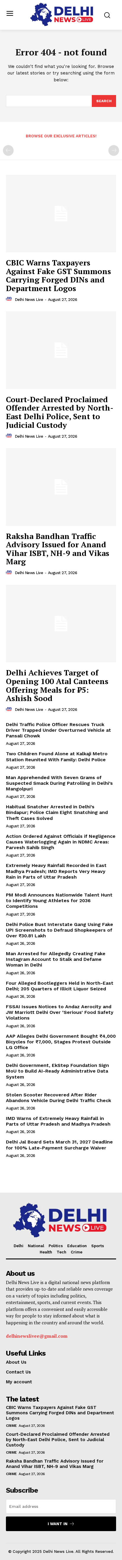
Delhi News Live (29, 299)
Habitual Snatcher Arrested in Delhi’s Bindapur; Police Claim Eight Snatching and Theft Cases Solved (57, 812)
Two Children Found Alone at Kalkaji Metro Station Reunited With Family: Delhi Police (56, 756)
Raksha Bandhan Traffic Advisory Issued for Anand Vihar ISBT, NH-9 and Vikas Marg (57, 549)
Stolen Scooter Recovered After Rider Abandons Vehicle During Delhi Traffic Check (58, 1097)
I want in (58, 1524)
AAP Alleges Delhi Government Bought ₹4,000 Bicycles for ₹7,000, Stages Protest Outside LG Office (61, 1041)
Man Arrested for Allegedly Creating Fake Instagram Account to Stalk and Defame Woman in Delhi (55, 959)
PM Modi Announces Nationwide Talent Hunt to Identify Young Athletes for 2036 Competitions (59, 900)
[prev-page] (8, 150)
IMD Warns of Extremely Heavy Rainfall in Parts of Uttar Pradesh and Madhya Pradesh (58, 1121)
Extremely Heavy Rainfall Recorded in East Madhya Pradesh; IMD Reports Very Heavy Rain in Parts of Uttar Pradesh (56, 871)
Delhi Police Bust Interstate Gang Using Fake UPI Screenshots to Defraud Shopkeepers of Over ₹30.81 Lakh (59, 930)
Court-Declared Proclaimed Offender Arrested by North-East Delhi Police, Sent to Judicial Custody (59, 412)
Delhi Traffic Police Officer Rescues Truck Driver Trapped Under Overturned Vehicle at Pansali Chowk (58, 730)
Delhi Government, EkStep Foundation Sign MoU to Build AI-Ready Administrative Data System (57, 1070)
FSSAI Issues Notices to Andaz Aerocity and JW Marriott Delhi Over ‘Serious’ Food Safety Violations (59, 1012)
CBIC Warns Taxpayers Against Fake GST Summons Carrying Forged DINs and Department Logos (58, 275)
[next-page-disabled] (113, 150)
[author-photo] (10, 299)
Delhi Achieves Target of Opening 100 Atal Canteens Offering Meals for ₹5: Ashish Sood (57, 685)
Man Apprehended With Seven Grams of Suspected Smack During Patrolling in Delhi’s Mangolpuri (59, 783)
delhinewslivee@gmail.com (37, 1336)
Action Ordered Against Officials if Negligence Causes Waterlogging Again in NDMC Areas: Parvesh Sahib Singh (60, 841)
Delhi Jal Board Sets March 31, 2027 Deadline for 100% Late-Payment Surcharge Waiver (59, 1144)
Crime (11, 1426)
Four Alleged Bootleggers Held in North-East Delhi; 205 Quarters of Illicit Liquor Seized (59, 986)
